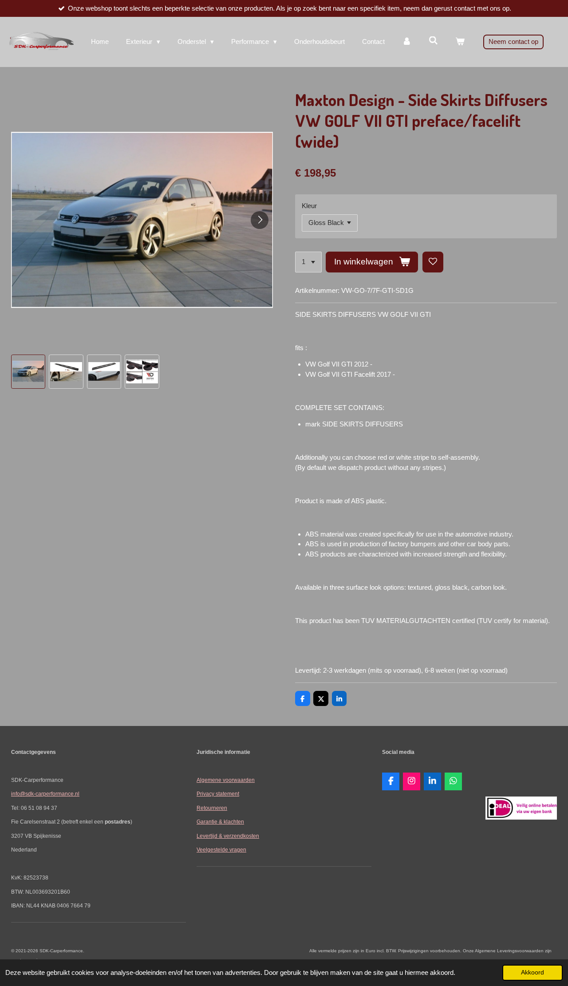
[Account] (407, 42)
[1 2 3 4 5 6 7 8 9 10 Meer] (308, 262)
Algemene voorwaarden (226, 780)
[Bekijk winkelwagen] (460, 42)
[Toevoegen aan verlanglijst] (432, 262)
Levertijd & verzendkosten (228, 836)
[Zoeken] (433, 41)
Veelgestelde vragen (221, 849)
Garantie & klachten (220, 821)
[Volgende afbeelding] (259, 220)
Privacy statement (218, 794)
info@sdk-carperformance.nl (45, 794)
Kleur (309, 205)
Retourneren (212, 808)
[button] (28, 372)
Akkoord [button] (532, 972)
